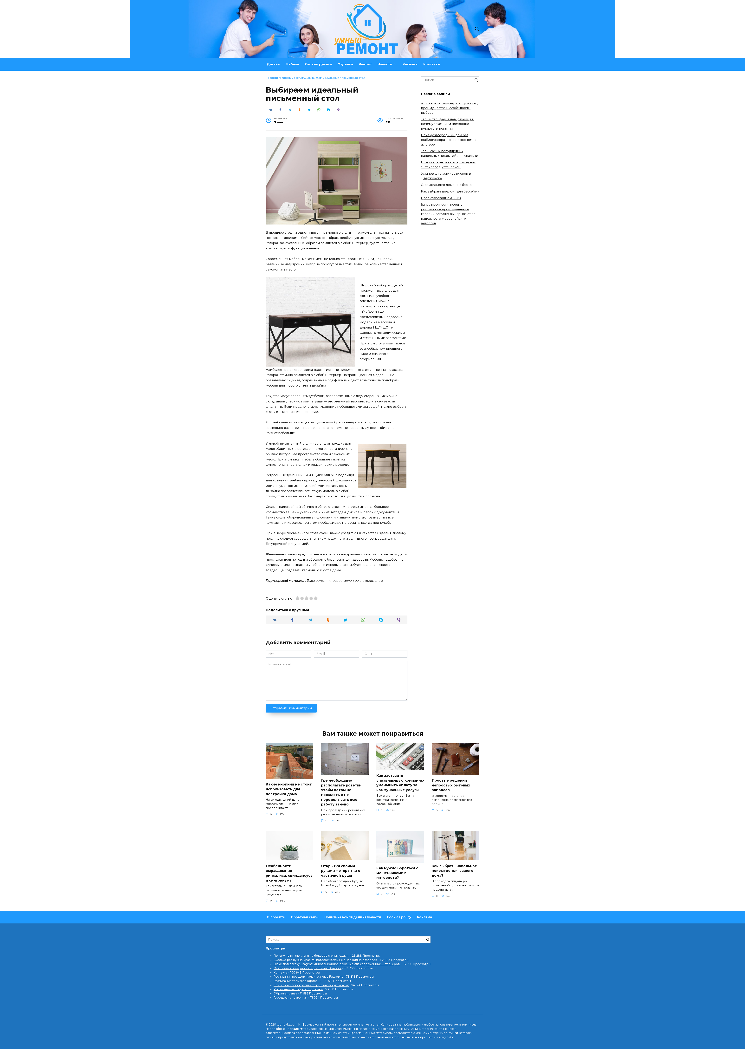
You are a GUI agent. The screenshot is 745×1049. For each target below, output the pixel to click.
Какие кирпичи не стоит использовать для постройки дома (289, 789)
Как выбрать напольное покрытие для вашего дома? (454, 870)
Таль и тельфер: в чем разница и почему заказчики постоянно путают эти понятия (447, 123)
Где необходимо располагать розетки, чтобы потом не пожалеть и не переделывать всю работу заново (341, 792)
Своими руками (318, 64)
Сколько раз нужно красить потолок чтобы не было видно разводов (325, 960)
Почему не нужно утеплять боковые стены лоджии (311, 955)
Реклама (410, 64)
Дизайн (273, 64)
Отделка (345, 64)
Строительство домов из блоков (447, 185)
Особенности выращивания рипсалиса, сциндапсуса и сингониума (289, 873)
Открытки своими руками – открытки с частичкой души (340, 870)
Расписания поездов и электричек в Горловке (308, 976)
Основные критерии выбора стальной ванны (307, 968)
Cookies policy (399, 917)
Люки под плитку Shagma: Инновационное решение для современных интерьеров (337, 964)
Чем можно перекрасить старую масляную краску (311, 985)
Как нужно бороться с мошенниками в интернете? (397, 873)
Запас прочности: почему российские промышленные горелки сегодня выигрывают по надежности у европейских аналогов (448, 214)
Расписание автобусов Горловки (298, 989)
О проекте (276, 917)
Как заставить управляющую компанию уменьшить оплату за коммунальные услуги (400, 782)
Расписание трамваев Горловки (297, 981)
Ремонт (365, 64)
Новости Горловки (279, 78)
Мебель (292, 64)
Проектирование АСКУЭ (441, 198)
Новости (385, 64)
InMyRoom (368, 311)
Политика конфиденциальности (352, 917)
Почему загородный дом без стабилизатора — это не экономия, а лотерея (449, 139)
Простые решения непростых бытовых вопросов (451, 785)
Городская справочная (290, 997)
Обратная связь (305, 917)
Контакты (431, 64)
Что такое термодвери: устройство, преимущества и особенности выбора (449, 107)
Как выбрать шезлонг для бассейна (450, 191)
